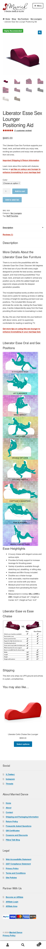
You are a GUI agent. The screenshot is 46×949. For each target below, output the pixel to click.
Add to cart (20, 191)
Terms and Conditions (16, 873)
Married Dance (15, 932)
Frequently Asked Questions (18, 826)
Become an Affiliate (14, 897)
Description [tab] (8, 227)
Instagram (10, 779)
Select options (23, 744)
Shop (14, 19)
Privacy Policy (12, 868)
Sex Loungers (36, 19)
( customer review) (23, 130)
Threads (9, 783)
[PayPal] (23, 917)
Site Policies (11, 877)
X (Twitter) (10, 774)
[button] (40, 32)
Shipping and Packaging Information (22, 816)
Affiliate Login (12, 901)
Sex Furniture (23, 19)
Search (23, 945)
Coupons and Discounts (17, 835)
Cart (35, 943)
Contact (9, 812)
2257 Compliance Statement (18, 863)
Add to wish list (12, 199)
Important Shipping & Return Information (21, 160)
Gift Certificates (13, 830)
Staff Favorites (12, 216)
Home (7, 19)
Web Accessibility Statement (18, 859)
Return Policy (12, 821)
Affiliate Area (11, 906)
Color (5, 179)
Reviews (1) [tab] (8, 234)
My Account (7, 945)
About (8, 807)
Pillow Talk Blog (13, 839)
